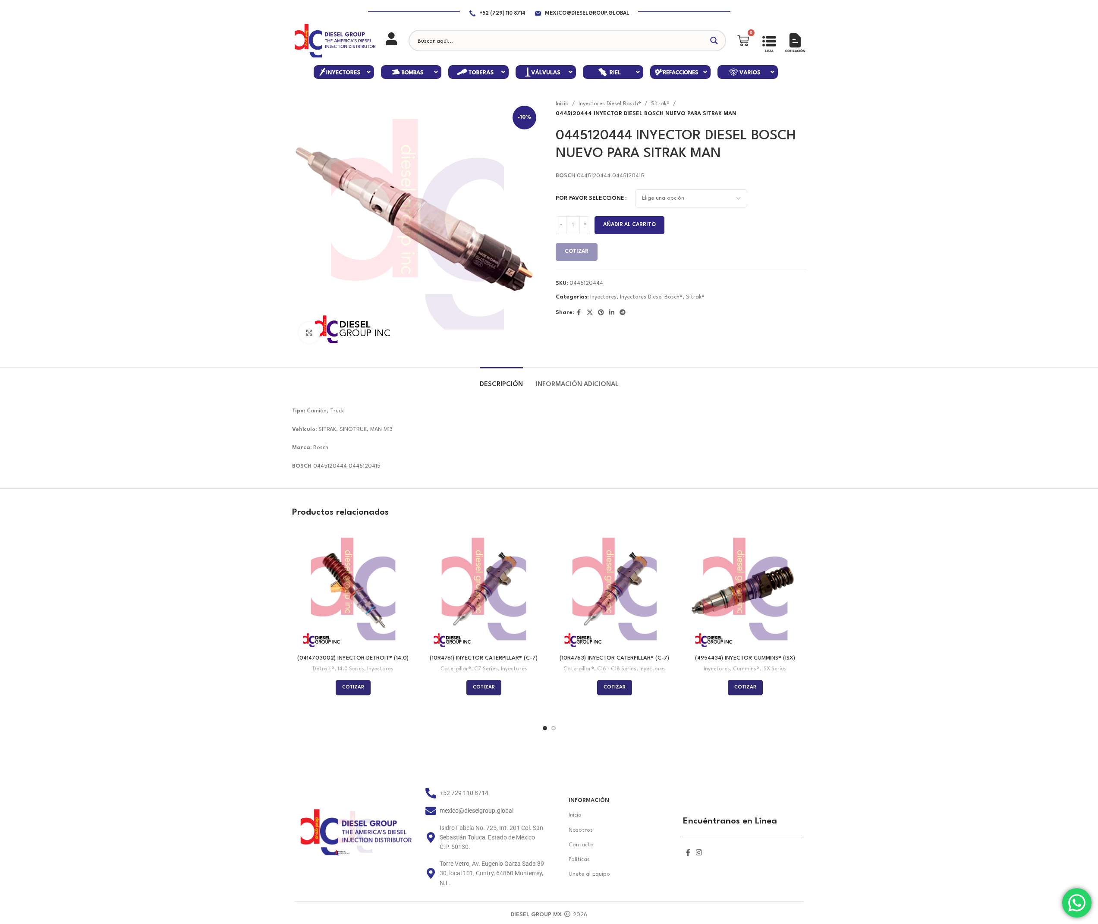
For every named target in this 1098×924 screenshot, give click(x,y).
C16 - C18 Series (616, 669)
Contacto (581, 845)
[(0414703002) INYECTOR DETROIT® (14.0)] (353, 589)
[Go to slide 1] (545, 728)
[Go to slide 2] (553, 728)
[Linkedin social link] (612, 313)
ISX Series (774, 669)
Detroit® (323, 669)
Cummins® (746, 669)
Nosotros (581, 830)
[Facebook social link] (579, 313)
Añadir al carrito (629, 224)
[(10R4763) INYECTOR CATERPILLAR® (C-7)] (615, 589)
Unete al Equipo (589, 874)
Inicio (562, 104)
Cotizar (576, 251)
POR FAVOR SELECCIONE (590, 198)
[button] (344, 72)
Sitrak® (660, 104)
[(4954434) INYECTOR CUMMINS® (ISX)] (745, 589)
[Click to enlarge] (309, 332)
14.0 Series (350, 669)
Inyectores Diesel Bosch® (610, 104)
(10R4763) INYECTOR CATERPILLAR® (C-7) (614, 658)
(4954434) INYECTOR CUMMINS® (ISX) (745, 658)
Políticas (579, 859)
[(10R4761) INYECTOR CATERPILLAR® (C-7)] (484, 589)
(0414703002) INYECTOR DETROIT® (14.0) (353, 658)
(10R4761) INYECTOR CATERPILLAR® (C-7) (484, 658)
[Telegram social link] (622, 313)
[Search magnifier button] (715, 40)
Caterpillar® (455, 669)
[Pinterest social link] (601, 313)
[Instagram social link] (699, 853)
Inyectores (603, 297)
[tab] (501, 380)
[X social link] (589, 313)
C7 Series (486, 669)
